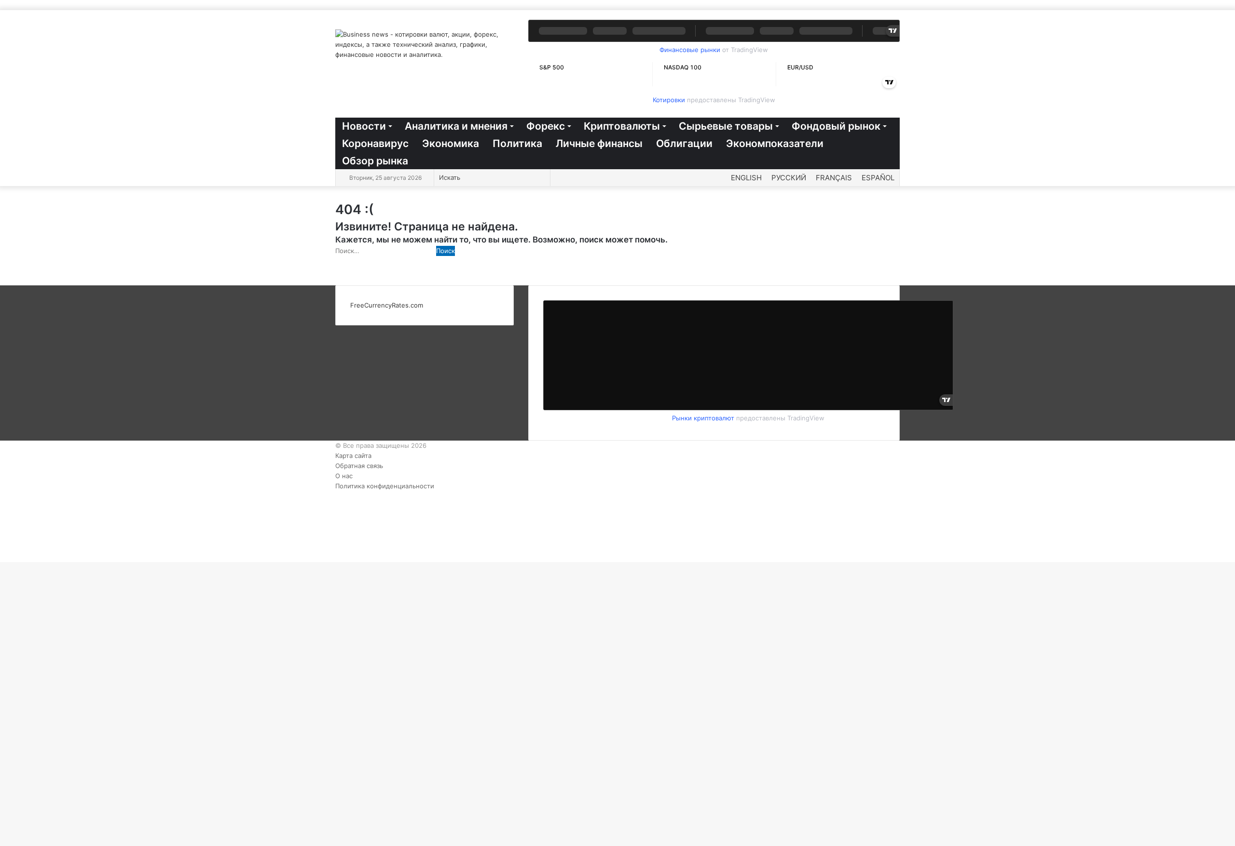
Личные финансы (599, 143)
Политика (517, 143)
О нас (344, 476)
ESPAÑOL (878, 177)
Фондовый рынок (836, 126)
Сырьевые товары (726, 126)
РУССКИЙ (788, 177)
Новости (364, 126)
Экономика (450, 143)
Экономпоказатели (774, 143)
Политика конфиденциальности (384, 486)
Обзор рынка (375, 161)
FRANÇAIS (834, 177)
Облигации (684, 143)
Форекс (545, 126)
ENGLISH (746, 177)
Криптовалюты (622, 126)
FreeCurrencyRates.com (386, 305)
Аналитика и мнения (456, 126)
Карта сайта (353, 455)
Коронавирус (375, 143)
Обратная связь (359, 466)
